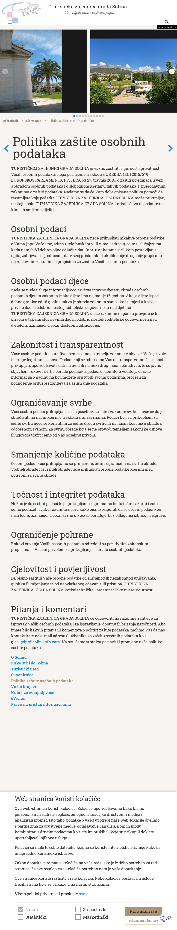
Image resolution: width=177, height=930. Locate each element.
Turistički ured (25, 669)
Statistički (36, 917)
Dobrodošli (10, 121)
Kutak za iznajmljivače (32, 692)
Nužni (31, 909)
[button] (172, 71)
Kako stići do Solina (29, 663)
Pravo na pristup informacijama (41, 704)
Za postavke (95, 909)
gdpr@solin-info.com (40, 641)
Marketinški (95, 917)
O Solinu (19, 657)
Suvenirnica (22, 674)
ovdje (83, 893)
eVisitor (18, 698)
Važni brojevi (23, 686)
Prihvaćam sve (143, 911)
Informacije (33, 121)
